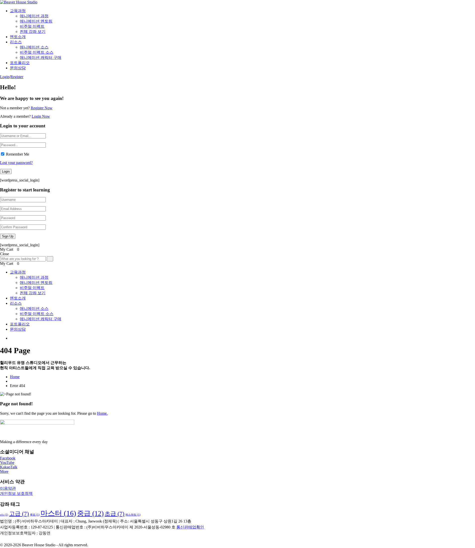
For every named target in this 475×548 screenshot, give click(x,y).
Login (4, 77)
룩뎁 (35, 514)
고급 (19, 514)
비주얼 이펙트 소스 (36, 52)
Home (15, 377)
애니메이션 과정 (34, 16)
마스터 (58, 513)
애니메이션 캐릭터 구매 (40, 57)
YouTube (7, 462)
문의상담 (18, 68)
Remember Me (17, 154)
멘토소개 (18, 37)
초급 (114, 514)
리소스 (16, 42)
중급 (90, 513)
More (4, 471)
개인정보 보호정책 (16, 493)
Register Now (41, 108)
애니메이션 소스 (34, 47)
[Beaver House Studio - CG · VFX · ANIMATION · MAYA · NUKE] (18, 2)
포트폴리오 (20, 63)
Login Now (41, 116)
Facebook (7, 458)
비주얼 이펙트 (32, 26)
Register (16, 77)
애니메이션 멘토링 (36, 21)
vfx (4, 514)
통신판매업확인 (190, 527)
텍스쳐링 (133, 514)
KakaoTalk (8, 467)
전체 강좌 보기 (33, 31)
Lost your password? (16, 162)
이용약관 (8, 488)
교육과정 (18, 11)
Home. (102, 413)
